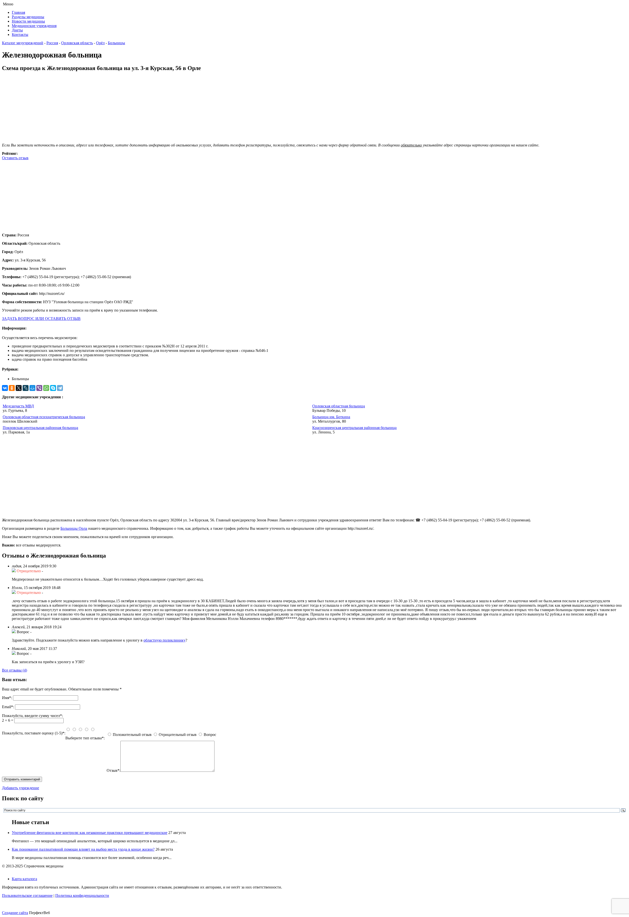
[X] (19, 388)
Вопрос (210, 734)
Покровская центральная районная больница (40, 428)
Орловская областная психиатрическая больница (44, 417)
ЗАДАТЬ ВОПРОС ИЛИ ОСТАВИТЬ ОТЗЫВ (41, 318)
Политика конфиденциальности (82, 895)
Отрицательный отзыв (178, 734)
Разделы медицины (28, 17)
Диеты (17, 30)
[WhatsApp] (46, 388)
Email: (8, 707)
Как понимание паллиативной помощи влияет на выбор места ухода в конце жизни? (83, 849)
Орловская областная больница (338, 406)
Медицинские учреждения (34, 26)
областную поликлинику (164, 640)
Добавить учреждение (20, 788)
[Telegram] (60, 388)
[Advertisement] (149, 194)
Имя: (7, 698)
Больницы (116, 43)
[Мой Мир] (32, 388)
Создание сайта (15, 913)
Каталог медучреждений (22, 43)
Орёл (100, 43)
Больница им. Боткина (331, 417)
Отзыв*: (113, 770)
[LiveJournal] (26, 388)
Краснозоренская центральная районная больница (354, 428)
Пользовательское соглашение (27, 895)
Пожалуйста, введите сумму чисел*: (32, 716)
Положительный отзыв (132, 734)
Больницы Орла (73, 528)
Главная (18, 12)
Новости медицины (28, 21)
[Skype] (53, 388)
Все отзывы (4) (14, 670)
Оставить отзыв (15, 158)
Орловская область (77, 43)
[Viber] (39, 388)
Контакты (20, 34)
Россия (52, 43)
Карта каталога (24, 879)
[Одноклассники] (12, 388)
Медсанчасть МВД (18, 406)
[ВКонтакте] (5, 388)
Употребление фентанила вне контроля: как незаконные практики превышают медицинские (89, 833)
